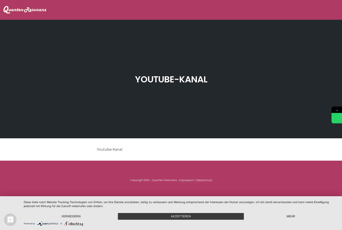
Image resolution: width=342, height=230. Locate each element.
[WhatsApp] (337, 118)
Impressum (186, 180)
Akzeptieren (181, 216)
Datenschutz (204, 180)
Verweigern (71, 216)
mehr (291, 216)
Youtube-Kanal (171, 79)
